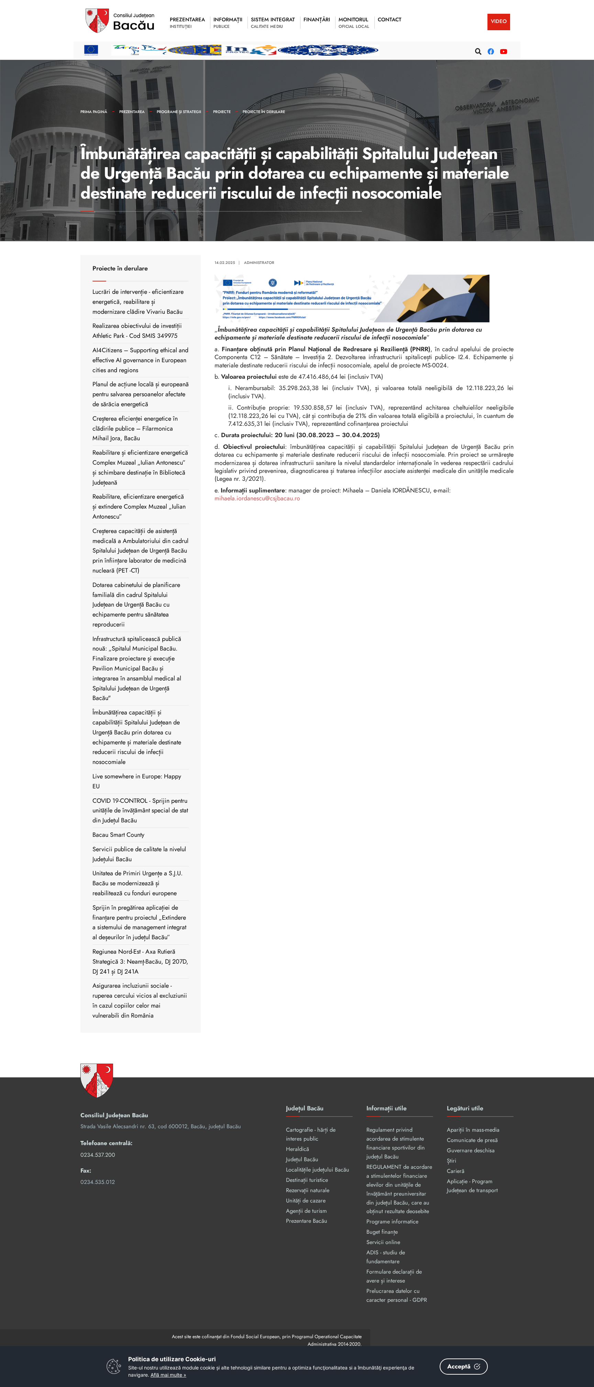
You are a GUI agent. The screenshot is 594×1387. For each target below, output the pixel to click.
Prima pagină (93, 111)
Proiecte (222, 111)
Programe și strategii (179, 111)
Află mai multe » (168, 1375)
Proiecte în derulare (264, 111)
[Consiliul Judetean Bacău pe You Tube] (502, 50)
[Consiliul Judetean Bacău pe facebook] (490, 50)
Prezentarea (132, 111)
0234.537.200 (97, 1155)
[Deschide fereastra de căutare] (477, 50)
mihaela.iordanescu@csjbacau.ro (257, 498)
